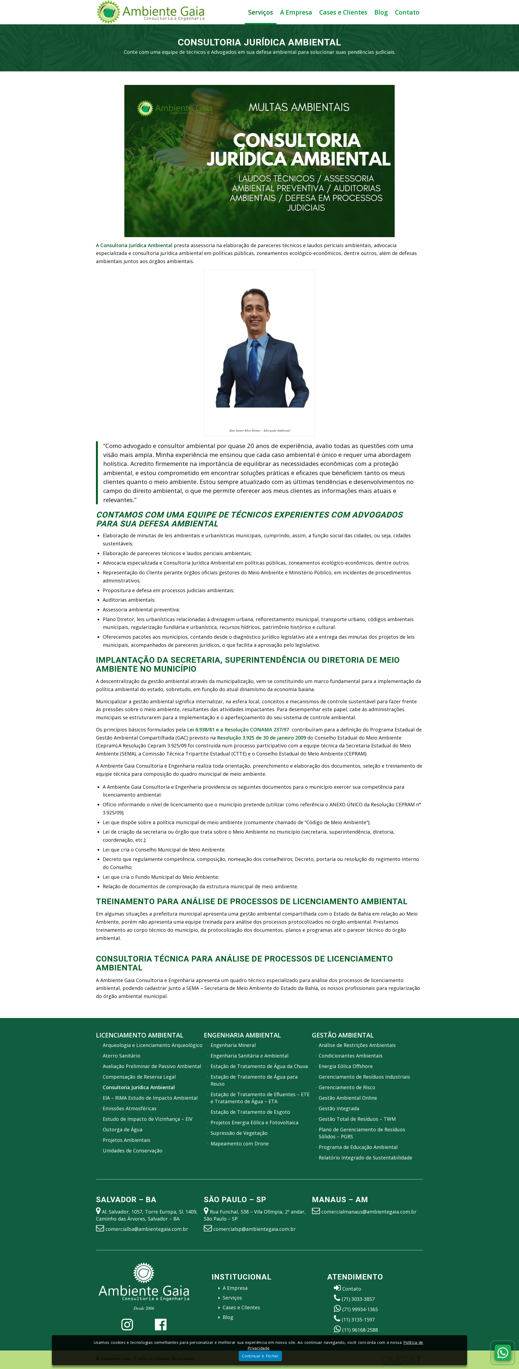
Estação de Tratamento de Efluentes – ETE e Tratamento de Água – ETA (260, 1098)
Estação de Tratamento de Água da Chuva (259, 1066)
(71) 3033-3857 (358, 1299)
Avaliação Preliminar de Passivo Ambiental (152, 1066)
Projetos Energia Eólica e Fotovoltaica (254, 1122)
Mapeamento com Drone (240, 1143)
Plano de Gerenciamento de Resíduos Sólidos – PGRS (362, 1133)
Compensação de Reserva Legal (139, 1076)
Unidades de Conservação (132, 1150)
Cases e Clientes (241, 1307)
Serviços (232, 1297)
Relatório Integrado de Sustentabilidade (365, 1157)
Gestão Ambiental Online (348, 1098)
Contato (351, 1288)
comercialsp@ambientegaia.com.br (254, 1229)
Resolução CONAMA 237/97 (257, 729)
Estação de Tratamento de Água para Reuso (254, 1080)
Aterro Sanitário (121, 1055)
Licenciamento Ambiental (140, 1035)
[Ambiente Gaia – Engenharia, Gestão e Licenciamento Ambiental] (150, 12)
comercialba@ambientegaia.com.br (146, 1229)
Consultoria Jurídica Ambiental (139, 1087)
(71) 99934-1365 (360, 1309)
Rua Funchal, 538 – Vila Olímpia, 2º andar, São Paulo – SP (255, 1215)
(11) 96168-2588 (360, 1330)
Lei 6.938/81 (201, 729)
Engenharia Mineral (233, 1045)
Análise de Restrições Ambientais (357, 1045)
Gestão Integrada (339, 1108)
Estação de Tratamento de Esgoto (250, 1112)
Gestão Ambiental (343, 1035)
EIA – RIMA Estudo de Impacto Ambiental (150, 1098)
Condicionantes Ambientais (350, 1055)
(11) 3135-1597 (358, 1319)
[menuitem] (261, 12)
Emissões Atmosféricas (130, 1108)
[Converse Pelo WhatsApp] (503, 1353)
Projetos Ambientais (126, 1140)
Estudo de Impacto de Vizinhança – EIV (147, 1119)
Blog (228, 1317)
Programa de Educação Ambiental (358, 1147)
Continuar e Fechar (260, 1355)
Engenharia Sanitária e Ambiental (249, 1055)
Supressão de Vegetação (239, 1133)
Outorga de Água (122, 1129)
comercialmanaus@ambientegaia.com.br (369, 1211)
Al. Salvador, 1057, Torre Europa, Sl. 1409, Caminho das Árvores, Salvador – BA (147, 1215)
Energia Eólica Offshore (346, 1066)
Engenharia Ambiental (242, 1035)
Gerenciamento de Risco (347, 1087)
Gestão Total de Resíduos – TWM (357, 1119)
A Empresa (235, 1288)
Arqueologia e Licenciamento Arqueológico (152, 1045)
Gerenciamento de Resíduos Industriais (364, 1076)
